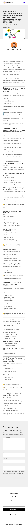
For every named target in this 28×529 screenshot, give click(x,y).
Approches (5, 24)
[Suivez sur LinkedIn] (13, 496)
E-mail (5, 458)
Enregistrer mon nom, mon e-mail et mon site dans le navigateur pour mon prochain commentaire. (13, 473)
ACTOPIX (21, 524)
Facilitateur (11, 24)
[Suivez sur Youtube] (15, 496)
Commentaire (6, 437)
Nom (4, 452)
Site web (5, 465)
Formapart (11, 524)
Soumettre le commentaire (19, 477)
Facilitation (17, 24)
